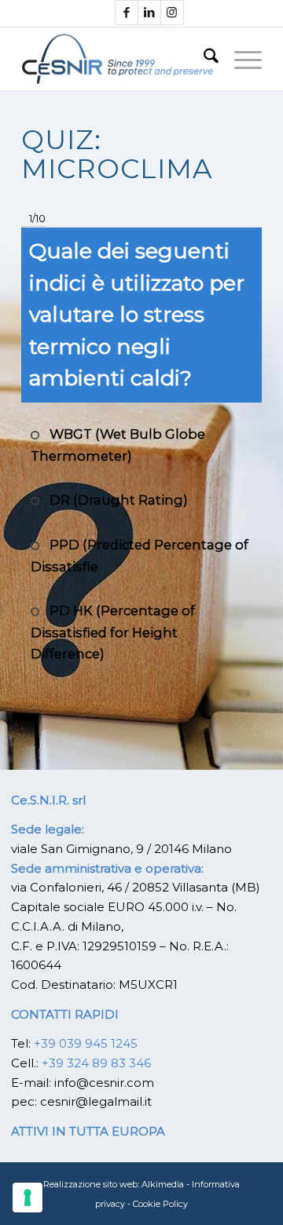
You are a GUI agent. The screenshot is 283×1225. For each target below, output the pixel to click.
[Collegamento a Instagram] (172, 12)
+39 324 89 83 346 (96, 1062)
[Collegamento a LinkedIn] (149, 12)
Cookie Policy (160, 1203)
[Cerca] (203, 58)
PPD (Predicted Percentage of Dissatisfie (139, 555)
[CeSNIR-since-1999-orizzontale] (117, 58)
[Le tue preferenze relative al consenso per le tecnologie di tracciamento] (27, 1197)
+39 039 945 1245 (86, 1043)
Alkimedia (163, 1184)
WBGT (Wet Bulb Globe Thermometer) (118, 445)
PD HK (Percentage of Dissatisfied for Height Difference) (113, 632)
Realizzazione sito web (90, 1184)
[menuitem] (203, 58)
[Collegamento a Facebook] (127, 12)
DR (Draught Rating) (117, 500)
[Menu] (240, 58)
